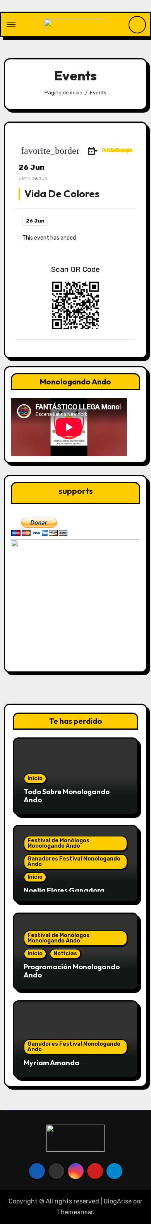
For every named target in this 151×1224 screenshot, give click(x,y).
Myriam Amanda (51, 1062)
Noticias (65, 953)
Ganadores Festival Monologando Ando (73, 861)
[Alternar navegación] (11, 24)
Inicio (35, 778)
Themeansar (75, 1212)
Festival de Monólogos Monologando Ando (58, 843)
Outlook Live (117, 150)
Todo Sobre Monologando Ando (67, 796)
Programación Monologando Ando (72, 971)
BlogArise (118, 1201)
